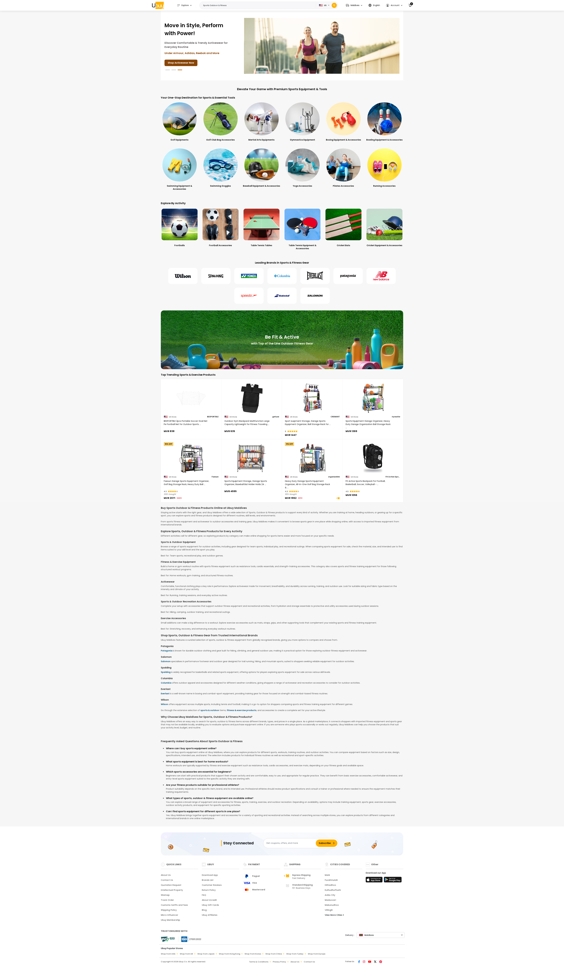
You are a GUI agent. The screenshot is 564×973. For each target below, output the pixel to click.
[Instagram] (364, 962)
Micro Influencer (169, 915)
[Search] (334, 5)
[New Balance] (381, 276)
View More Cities (334, 915)
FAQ (204, 895)
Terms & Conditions (258, 961)
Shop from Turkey (294, 953)
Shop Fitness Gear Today (183, 58)
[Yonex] (249, 276)
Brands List (207, 880)
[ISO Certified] (189, 938)
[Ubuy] (158, 5)
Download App (210, 875)
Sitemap (165, 895)
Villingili (329, 910)
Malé (327, 875)
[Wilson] (183, 276)
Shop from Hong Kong (229, 953)
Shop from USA (168, 953)
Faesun (215, 477)
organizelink (334, 477)
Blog (204, 910)
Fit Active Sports (393, 477)
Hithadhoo (330, 885)
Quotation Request (171, 885)
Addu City (330, 895)
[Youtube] (370, 962)
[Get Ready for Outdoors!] (322, 45)
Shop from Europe (316, 953)
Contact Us (167, 880)
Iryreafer (396, 417)
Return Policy (209, 890)
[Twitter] (375, 962)
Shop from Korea (253, 953)
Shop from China (273, 953)
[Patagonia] (348, 276)
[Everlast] (315, 276)
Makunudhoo (332, 905)
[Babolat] (282, 296)
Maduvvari (330, 900)
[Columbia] (282, 276)
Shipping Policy (169, 910)
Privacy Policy (279, 961)
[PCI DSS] (168, 939)
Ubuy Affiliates (209, 915)
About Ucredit (209, 900)
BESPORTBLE (213, 417)
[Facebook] (359, 962)
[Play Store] (393, 880)
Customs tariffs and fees (174, 905)
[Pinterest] (380, 962)
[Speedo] (249, 296)
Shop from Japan (205, 953)
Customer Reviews (212, 885)
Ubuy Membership (170, 920)
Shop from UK (186, 953)
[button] (354, 5)
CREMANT (335, 417)
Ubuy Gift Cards (210, 905)
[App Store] (374, 880)
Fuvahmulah (331, 880)
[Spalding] (216, 276)
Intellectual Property (172, 890)
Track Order (167, 900)
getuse (275, 417)
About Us (166, 875)
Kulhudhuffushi (333, 890)
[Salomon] (315, 296)
